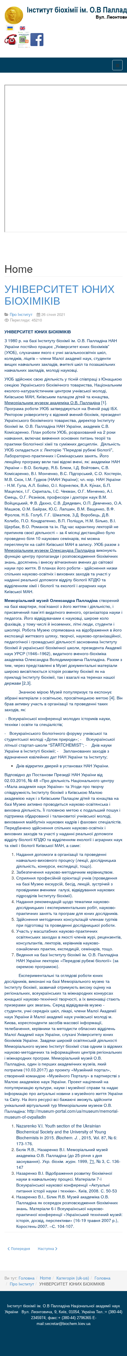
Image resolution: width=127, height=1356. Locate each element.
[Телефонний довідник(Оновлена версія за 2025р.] (10, 39)
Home (45, 1278)
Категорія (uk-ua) (72, 1278)
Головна (27, 1278)
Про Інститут (22, 1284)
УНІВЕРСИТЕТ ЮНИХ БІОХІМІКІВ (59, 294)
